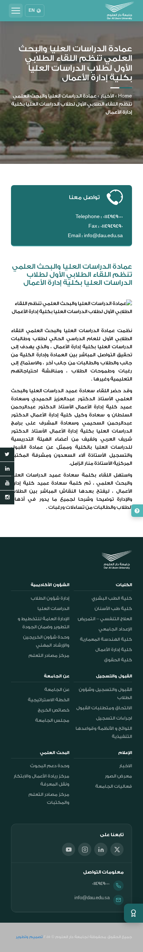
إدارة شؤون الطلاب (50, 598)
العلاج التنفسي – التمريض (105, 618)
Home (125, 96)
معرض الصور (118, 776)
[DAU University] (119, 10)
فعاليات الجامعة (113, 786)
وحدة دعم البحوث (49, 765)
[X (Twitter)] (117, 849)
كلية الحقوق (118, 659)
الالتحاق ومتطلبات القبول (104, 707)
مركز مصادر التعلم (49, 655)
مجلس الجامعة (52, 720)
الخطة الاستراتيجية (48, 699)
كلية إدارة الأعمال (113, 649)
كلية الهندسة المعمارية (106, 639)
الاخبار (125, 765)
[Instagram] (84, 849)
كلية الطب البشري (112, 598)
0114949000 (101, 883)
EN (32, 10)
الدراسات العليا (53, 608)
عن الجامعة (56, 689)
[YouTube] (68, 849)
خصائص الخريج (53, 710)
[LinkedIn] (100, 849)
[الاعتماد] (133, 913)
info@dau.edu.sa (92, 897)
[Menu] (16, 11)
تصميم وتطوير (29, 937)
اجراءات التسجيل (114, 718)
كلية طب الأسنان (113, 608)
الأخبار (107, 96)
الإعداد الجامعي (115, 629)
